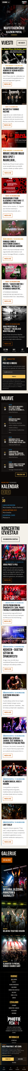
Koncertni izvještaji (14, 990)
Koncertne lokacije (14, 1008)
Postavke (14, 1062)
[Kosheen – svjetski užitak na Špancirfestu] (14, 635)
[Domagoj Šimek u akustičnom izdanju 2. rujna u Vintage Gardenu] (14, 228)
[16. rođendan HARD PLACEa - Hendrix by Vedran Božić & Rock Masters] (14, 56)
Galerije (14, 992)
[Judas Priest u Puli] (14, 552)
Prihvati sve (8, 1059)
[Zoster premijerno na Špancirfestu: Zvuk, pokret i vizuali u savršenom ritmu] (14, 593)
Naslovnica (14, 979)
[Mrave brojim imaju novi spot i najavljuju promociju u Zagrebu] (14, 139)
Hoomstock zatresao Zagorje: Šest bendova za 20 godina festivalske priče (14, 741)
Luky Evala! (7, 824)
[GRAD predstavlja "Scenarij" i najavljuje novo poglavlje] (14, 314)
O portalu (14, 1040)
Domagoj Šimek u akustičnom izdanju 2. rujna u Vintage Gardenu (12, 244)
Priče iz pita (14, 995)
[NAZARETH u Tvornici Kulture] (14, 97)
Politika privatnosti (6, 1055)
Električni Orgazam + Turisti (11, 696)
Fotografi (14, 1011)
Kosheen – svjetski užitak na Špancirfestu (13, 653)
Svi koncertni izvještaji (10, 539)
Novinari (14, 1013)
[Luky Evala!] (14, 811)
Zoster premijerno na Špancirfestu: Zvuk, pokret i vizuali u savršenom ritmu (14, 608)
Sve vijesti (21, 43)
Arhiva (14, 998)
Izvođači (14, 1005)
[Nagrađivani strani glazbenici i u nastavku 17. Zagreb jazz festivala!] (14, 186)
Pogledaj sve (21, 474)
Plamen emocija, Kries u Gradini (12, 782)
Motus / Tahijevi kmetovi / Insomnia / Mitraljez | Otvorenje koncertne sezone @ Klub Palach (13, 288)
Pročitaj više (7, 84)
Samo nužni (20, 1059)
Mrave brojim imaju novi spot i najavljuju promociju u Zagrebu (13, 160)
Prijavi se (14, 376)
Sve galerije (7, 860)
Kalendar (14, 987)
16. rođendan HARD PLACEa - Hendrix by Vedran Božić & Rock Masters (14, 71)
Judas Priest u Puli (10, 564)
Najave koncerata (14, 985)
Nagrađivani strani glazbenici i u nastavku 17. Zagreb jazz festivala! (13, 201)
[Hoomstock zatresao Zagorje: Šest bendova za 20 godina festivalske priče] (14, 725)
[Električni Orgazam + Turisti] (14, 682)
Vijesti (14, 982)
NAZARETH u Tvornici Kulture (11, 110)
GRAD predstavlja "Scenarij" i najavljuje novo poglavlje (12, 329)
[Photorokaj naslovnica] (22, 2)
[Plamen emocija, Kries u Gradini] (14, 768)
